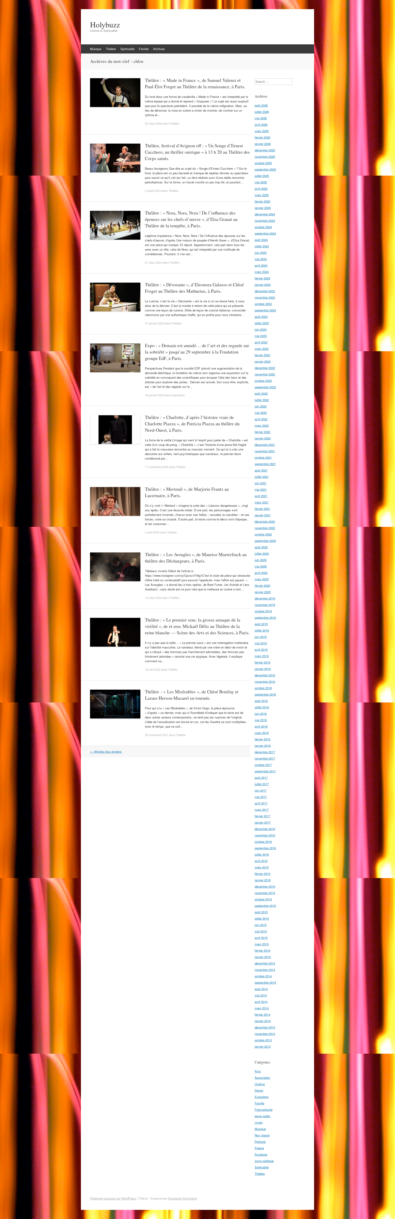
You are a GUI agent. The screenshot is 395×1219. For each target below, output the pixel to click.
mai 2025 (261, 182)
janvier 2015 (263, 957)
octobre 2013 (263, 1040)
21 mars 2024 (153, 262)
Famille (144, 49)
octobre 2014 (263, 976)
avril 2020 (261, 573)
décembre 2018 (265, 675)
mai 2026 (261, 118)
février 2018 (262, 739)
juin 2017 (261, 790)
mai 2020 (261, 566)
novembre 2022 (265, 374)
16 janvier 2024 (154, 395)
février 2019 (262, 662)
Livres (259, 1122)
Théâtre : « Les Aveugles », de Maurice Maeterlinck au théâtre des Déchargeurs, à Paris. (196, 557)
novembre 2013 (265, 1033)
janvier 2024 (263, 284)
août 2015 (261, 912)
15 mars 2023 (153, 598)
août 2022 (261, 393)
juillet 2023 (262, 323)
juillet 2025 (262, 176)
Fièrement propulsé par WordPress (113, 1198)
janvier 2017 (263, 822)
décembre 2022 (265, 368)
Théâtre (111, 49)
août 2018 (261, 701)
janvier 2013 (263, 1046)
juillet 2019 (262, 630)
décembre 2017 (265, 752)
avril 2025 (261, 188)
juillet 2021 (262, 476)
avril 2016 (261, 861)
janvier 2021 (263, 515)
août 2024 (261, 240)
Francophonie (263, 1109)
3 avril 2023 (152, 532)
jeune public (262, 1116)
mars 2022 (262, 425)
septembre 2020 (265, 541)
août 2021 (261, 470)
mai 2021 (261, 489)
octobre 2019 (263, 611)
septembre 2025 (265, 169)
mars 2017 (262, 809)
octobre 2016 (263, 841)
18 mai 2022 (152, 669)
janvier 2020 (263, 592)
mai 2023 (261, 336)
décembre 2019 (265, 598)
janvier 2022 (263, 438)
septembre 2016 (265, 848)
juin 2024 (261, 252)
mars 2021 (262, 502)
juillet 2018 (262, 707)
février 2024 (262, 278)
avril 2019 (261, 649)
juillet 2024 (262, 246)
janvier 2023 (263, 361)
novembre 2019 (265, 605)
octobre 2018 (263, 688)
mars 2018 (262, 733)
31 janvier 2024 (154, 323)
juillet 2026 (262, 112)
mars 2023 (262, 348)
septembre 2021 (265, 464)
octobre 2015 (263, 899)
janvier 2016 (263, 880)
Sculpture (261, 1154)
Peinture (260, 1141)
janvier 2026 (263, 144)
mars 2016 (262, 867)
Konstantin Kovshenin (182, 1198)
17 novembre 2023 (156, 467)
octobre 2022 (263, 380)
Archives (159, 49)
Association (262, 1077)
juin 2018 (261, 713)
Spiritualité (127, 49)
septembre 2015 (265, 905)
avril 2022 (261, 419)
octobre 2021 (263, 457)
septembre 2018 (265, 694)
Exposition (178, 395)
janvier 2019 (263, 669)
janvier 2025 (263, 208)
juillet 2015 (262, 918)
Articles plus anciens (106, 751)
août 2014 (261, 989)
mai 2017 (261, 797)
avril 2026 (261, 124)
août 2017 (261, 777)
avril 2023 (261, 342)
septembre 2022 (265, 387)
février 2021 (262, 508)
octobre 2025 (263, 163)
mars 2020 (262, 579)
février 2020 (262, 585)
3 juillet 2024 (153, 191)
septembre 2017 (265, 771)
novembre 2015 (265, 893)
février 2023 (262, 355)
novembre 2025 (265, 156)
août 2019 (261, 624)
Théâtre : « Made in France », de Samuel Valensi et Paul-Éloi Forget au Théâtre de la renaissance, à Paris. (195, 83)
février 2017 (262, 816)
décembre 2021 (265, 444)
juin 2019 (261, 637)
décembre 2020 (265, 521)
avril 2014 (261, 1001)
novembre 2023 (265, 297)
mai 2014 (261, 995)
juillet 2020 (262, 553)
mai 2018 (261, 720)
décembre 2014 (265, 963)
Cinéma (260, 1084)
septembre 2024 (265, 233)
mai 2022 (261, 412)
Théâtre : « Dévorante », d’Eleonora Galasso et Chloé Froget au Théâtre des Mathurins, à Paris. (194, 287)
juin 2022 (261, 406)
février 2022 (262, 432)
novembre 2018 (265, 681)
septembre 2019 (265, 617)
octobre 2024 (263, 227)
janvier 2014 (263, 1021)
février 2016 (262, 873)
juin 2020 (261, 560)
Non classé (262, 1135)
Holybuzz (105, 24)
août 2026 (261, 105)
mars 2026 (262, 131)
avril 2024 (261, 265)
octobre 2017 (263, 765)
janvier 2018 (263, 745)
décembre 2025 (265, 150)
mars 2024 (262, 272)
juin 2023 (261, 329)
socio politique (264, 1161)
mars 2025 (262, 195)
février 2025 (262, 201)
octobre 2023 (263, 304)
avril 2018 (261, 726)
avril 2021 (261, 496)
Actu (258, 1071)
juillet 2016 (262, 854)
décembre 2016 (265, 829)
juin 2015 (261, 925)
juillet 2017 (262, 784)
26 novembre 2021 (156, 735)
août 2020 (261, 547)
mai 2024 (261, 259)
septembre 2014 (265, 982)
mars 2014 (262, 1008)
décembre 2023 (265, 291)
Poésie (259, 1148)
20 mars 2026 (153, 123)
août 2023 (261, 316)
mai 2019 (261, 643)
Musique (95, 49)
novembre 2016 (265, 835)
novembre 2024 (265, 220)
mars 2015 (262, 944)
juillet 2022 (262, 400)
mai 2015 (261, 931)
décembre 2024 (265, 214)
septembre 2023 (265, 310)
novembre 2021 (265, 451)
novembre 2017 (265, 758)
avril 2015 (261, 937)
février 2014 (262, 1014)
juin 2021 (261, 483)
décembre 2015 (265, 886)
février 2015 (262, 950)
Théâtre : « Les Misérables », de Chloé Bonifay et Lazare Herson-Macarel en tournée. (191, 695)
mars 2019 (262, 656)
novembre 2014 (265, 969)
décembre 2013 (265, 1027)
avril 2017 (261, 803)
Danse (259, 1090)
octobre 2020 (263, 534)
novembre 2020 (265, 528)
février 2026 (262, 137)
